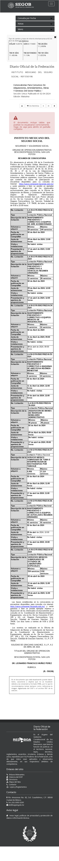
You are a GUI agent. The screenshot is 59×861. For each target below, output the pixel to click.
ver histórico (23, 41)
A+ (48, 106)
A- (43, 106)
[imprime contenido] (21, 106)
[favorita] (54, 106)
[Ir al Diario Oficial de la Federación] (22, 5)
